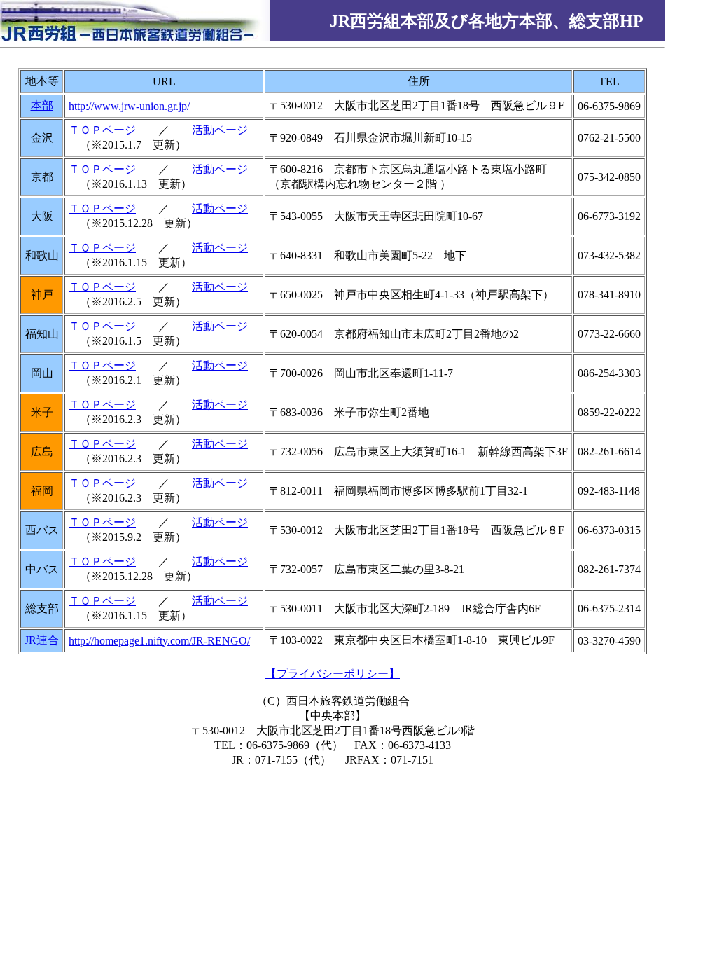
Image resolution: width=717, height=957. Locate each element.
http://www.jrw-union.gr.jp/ (129, 106)
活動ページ (220, 130)
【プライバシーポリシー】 (332, 674)
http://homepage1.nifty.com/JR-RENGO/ (159, 641)
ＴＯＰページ (102, 130)
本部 (42, 105)
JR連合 (42, 640)
